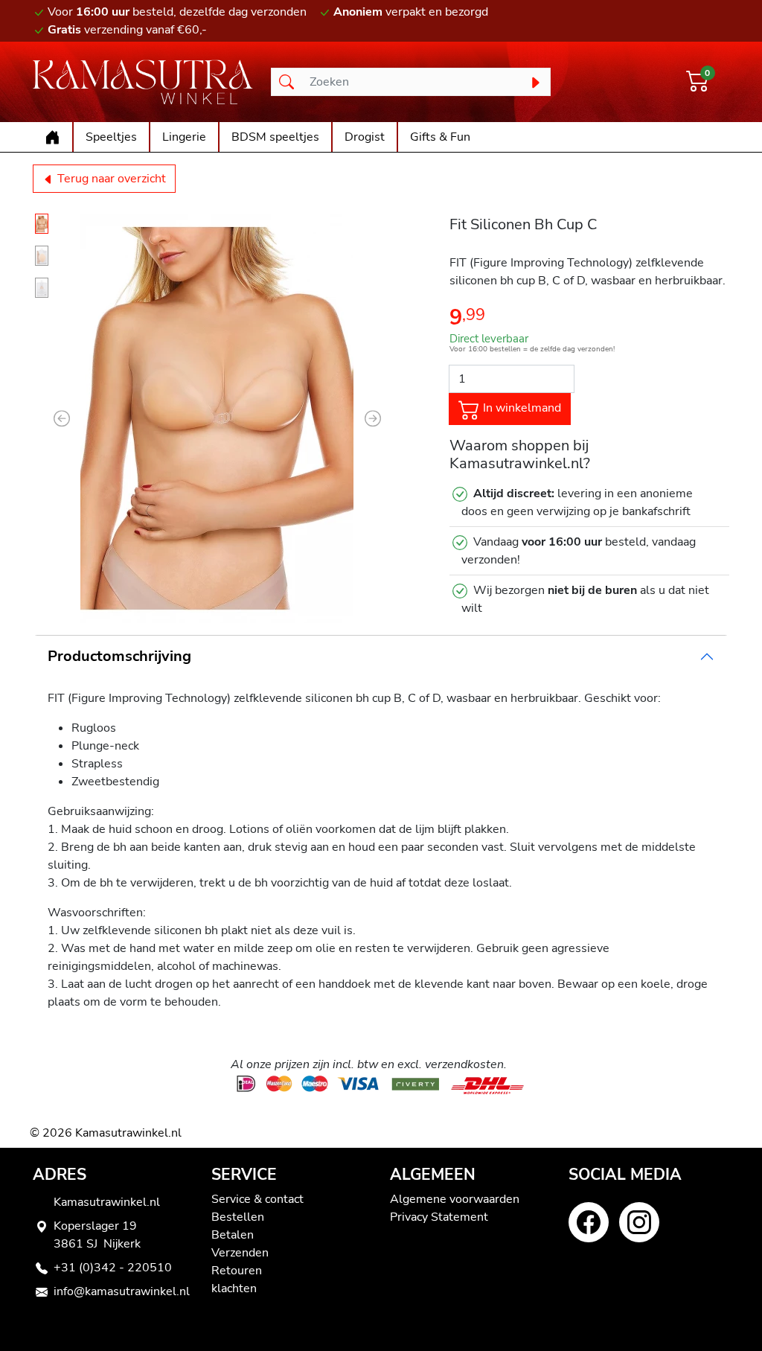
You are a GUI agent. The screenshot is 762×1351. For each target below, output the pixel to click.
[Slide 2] (41, 256)
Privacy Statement (439, 1217)
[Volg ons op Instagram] (639, 1222)
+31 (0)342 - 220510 (113, 1267)
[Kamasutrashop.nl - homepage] (143, 82)
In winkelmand (520, 408)
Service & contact (257, 1199)
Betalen (232, 1235)
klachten (234, 1288)
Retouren (236, 1270)
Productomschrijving (119, 656)
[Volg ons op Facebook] (589, 1222)
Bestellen (237, 1217)
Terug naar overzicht (110, 178)
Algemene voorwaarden (454, 1199)
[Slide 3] (41, 288)
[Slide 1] (41, 224)
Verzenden (240, 1253)
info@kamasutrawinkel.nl (122, 1291)
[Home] (52, 137)
